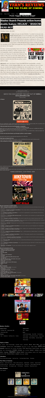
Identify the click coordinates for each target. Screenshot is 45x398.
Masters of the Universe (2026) (6, 259)
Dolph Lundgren (34, 346)
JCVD (24, 348)
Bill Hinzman (28, 77)
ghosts (12, 348)
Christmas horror (10, 346)
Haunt (2, 264)
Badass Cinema (7, 13)
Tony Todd (2, 82)
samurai (40, 350)
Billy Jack (2, 362)
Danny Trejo (24, 346)
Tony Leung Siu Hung (39, 80)
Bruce (30, 344)
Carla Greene (35, 77)
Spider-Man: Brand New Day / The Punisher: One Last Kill (10, 258)
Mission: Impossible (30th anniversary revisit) (8, 272)
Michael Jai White (35, 348)
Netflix (41, 348)
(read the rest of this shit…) (34, 74)
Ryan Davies (7, 80)
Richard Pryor (27, 364)
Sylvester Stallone (39, 337)
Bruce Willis (34, 334)
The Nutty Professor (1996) (5, 276)
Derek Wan (41, 77)
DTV (24, 330)
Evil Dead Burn (8, 245)
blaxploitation (26, 344)
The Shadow (3, 255)
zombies (23, 82)
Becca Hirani (21, 77)
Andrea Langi (14, 77)
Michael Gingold (18, 78)
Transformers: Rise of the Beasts (6, 254)
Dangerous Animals (4, 263)
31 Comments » (17, 84)
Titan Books (32, 358)
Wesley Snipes (25, 339)
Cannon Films (42, 344)
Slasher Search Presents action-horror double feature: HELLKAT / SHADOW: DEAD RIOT (20, 24)
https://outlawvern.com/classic (32, 396)
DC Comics (28, 346)
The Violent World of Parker (24, 358)
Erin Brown (3, 78)
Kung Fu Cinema (38, 362)
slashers (12, 352)
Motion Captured (12, 364)
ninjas (4, 350)
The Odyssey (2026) (4, 271)
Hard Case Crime (15, 358)
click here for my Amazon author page (22, 127)
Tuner (2, 253)
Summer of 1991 (3, 353)
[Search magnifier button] (30, 14)
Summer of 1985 (42, 352)
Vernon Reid (9, 82)
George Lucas (7, 348)
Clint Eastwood (39, 334)
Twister (2, 274)
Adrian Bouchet (7, 77)
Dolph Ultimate (26, 362)
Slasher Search (29, 80)
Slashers (27, 330)
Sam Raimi (27, 350)
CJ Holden (2, 225)
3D (0, 344)
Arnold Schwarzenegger (27, 334)
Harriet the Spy (3, 273)
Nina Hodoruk (34, 78)
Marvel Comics (29, 348)
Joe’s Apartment (3, 257)
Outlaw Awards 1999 (10, 330)
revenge (20, 350)
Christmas (3, 346)
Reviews (12, 13)
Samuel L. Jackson (34, 350)
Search (17, 13)
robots (24, 350)
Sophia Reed (3, 245)
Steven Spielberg (32, 337)
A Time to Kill (3, 270)
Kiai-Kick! (32, 362)
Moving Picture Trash (19, 364)
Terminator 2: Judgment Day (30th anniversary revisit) (10, 256)
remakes (14, 350)
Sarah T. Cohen (14, 80)
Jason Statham (19, 348)
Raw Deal (2, 251)
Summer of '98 (35, 352)
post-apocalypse (9, 350)
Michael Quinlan (26, 78)
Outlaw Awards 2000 (4, 332)
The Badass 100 (3, 330)
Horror (11, 84)
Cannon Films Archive (8, 362)
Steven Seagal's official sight (35, 364)
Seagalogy (6, 352)
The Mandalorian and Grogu (5, 269)
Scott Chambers (21, 80)
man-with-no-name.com (4, 364)
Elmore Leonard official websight (5, 358)
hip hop (14, 348)
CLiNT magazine (3, 370)
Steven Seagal (25, 337)
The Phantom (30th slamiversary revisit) (14, 215)
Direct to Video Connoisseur (18, 362)
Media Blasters (9, 78)
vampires (17, 353)
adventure (3, 344)
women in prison (16, 82)
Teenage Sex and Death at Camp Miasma (13, 209)
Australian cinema (19, 344)
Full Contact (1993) (6, 239)
